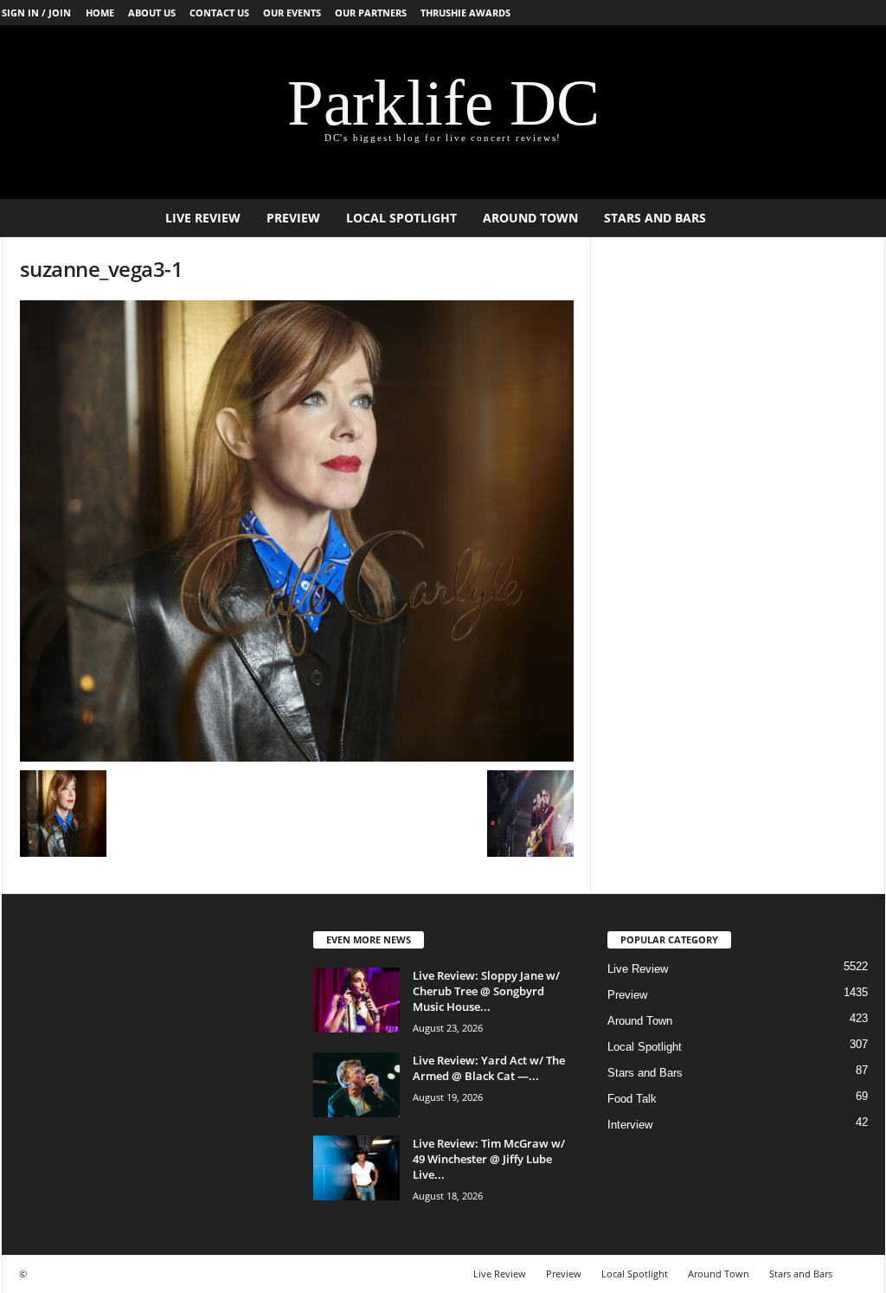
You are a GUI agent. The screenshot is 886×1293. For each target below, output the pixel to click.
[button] (859, 218)
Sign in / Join (36, 12)
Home (100, 12)
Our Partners (371, 12)
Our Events (292, 12)
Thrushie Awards (465, 12)
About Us (152, 12)
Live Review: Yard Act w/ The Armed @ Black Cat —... (489, 1068)
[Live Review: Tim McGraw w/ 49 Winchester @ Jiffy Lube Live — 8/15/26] (356, 1167)
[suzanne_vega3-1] (297, 531)
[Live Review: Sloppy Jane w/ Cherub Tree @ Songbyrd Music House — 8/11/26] (356, 1000)
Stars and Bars (655, 217)
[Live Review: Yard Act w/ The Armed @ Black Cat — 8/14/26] (356, 1084)
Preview (293, 217)
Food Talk (632, 1098)
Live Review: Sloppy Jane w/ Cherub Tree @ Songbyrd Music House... (486, 991)
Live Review (203, 217)
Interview (629, 1124)
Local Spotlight (401, 217)
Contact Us (219, 12)
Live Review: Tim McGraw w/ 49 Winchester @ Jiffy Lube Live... (489, 1158)
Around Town (530, 217)
